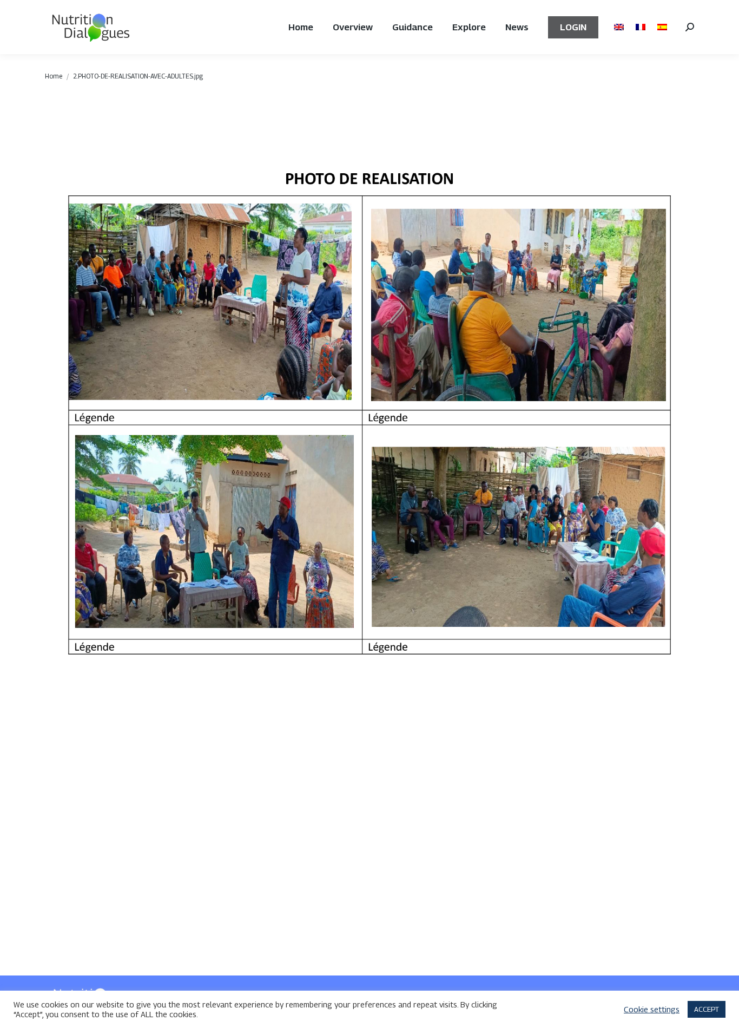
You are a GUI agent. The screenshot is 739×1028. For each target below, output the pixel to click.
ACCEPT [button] (706, 1009)
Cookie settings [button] (651, 1009)
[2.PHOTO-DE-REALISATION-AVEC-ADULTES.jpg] (369, 511)
